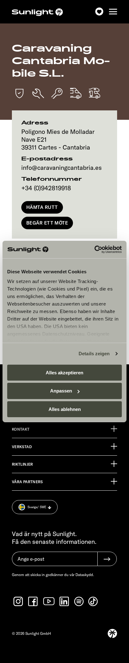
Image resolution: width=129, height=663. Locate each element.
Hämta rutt (42, 207)
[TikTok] (94, 601)
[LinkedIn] (65, 601)
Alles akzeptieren (64, 372)
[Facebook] (33, 601)
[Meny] (113, 11)
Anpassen (61, 390)
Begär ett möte (47, 223)
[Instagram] (19, 601)
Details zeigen (94, 353)
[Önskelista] (99, 11)
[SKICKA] (107, 559)
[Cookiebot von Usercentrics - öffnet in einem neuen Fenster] (94, 249)
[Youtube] (49, 601)
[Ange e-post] (54, 562)
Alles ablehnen (65, 409)
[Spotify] (79, 601)
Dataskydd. (84, 574)
